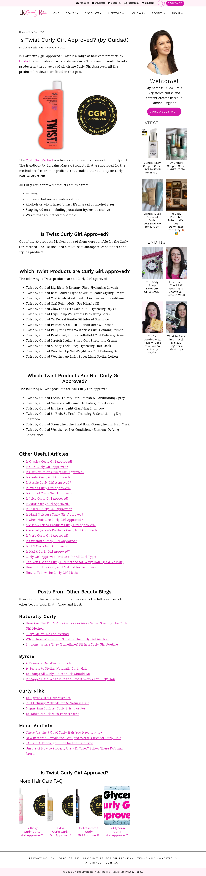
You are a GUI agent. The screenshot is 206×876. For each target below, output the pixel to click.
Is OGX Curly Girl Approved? (47, 467)
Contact (175, 3)
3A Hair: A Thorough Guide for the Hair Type (59, 743)
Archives (93, 862)
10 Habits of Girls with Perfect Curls (52, 714)
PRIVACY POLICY (42, 858)
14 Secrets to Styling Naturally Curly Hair (56, 668)
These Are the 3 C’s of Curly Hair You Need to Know (64, 732)
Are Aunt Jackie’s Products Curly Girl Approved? (62, 530)
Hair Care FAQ (36, 32)
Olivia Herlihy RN (33, 48)
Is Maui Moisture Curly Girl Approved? (54, 514)
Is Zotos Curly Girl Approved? (48, 504)
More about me (162, 111)
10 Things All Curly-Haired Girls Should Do (58, 674)
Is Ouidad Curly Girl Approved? (49, 493)
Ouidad (24, 61)
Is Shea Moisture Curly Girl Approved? (54, 520)
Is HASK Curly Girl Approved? (48, 551)
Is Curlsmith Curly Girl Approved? (51, 541)
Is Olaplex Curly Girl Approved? (49, 461)
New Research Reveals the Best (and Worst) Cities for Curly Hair (73, 738)
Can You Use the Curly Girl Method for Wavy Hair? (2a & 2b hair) (75, 562)
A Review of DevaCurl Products (49, 663)
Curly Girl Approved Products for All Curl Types (61, 557)
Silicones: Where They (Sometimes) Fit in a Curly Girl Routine (72, 644)
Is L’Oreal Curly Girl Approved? (49, 509)
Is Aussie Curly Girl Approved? (48, 482)
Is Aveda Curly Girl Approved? (48, 488)
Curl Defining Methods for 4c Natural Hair (57, 703)
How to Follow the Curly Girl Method (53, 573)
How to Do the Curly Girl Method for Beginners (61, 567)
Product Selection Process (108, 858)
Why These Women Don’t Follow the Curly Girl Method (67, 639)
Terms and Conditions (157, 858)
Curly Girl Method (39, 160)
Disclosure (69, 858)
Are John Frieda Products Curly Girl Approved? (61, 525)
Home (55, 13)
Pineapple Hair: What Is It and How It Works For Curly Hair (70, 679)
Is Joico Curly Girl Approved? (47, 498)
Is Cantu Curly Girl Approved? (48, 477)
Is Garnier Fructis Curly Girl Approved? (55, 472)
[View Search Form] (161, 3)
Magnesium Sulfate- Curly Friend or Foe (56, 708)
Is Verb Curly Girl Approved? (47, 535)
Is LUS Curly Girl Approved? (46, 546)
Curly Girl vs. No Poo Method (47, 634)
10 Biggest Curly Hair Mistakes (48, 698)
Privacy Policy (133, 871)
